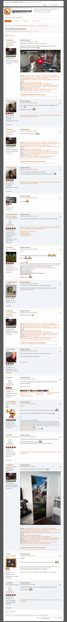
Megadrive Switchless (36, 86)
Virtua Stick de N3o (54, 85)
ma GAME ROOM (32, 231)
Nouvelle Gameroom (25, 40)
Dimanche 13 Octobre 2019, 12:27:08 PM (29, 169)
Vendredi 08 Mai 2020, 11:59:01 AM (27, 466)
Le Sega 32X (28, 86)
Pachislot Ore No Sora (29, 89)
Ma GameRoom (23, 362)
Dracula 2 (31, 75)
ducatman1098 (12, 214)
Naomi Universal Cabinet (36, 83)
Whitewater (36, 267)
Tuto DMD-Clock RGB (32, 90)
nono (9, 554)
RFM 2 (29, 77)
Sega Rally (28, 79)
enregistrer (38, 2)
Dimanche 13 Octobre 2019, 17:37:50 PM (29, 283)
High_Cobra (41, 12)
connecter (28, 2)
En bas (6, 35)
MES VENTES (23, 231)
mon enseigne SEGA (24, 232)
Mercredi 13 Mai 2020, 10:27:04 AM (27, 584)
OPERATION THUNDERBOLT (38, 228)
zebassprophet (12, 282)
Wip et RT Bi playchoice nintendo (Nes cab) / (27, 393)
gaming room (25, 277)
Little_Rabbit (11, 402)
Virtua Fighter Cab (47, 83)
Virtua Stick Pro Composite (35, 85)
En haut (7, 611)
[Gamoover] (6, 458)
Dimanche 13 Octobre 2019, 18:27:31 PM (29, 350)
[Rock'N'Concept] (6, 304)
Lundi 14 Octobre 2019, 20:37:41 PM (27, 403)
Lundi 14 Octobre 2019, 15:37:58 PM (27, 379)
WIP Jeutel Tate (55, 115)
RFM (26, 77)
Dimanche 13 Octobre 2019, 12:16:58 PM (29, 131)
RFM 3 (33, 77)
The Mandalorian (53, 77)
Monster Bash (45, 77)
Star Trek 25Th (44, 75)
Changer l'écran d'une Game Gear (50, 86)
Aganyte (10, 40)
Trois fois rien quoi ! (28, 427)
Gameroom (29, 87)
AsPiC (45, 12)
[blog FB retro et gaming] (6, 122)
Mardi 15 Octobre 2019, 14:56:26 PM (28, 436)
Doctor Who (37, 75)
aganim (9, 377)
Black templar (11, 101)
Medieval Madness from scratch (30, 78)
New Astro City (26, 83)
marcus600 (10, 349)
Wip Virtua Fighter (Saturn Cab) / (40, 393)
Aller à (38, 618)
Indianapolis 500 (43, 267)
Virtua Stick (26, 85)
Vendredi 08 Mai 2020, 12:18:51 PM (27, 555)
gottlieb (9, 247)
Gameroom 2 (36, 87)
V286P (36, 89)
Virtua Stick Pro (45, 85)
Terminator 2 (38, 77)
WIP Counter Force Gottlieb (32, 116)
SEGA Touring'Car (47, 115)
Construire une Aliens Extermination (33, 82)
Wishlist (30, 395)
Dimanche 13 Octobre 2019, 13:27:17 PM (29, 197)
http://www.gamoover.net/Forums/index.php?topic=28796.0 (33, 569)
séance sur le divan (26, 428)
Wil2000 (9, 435)
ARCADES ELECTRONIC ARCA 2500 (41, 227)
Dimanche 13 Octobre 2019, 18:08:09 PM (29, 312)
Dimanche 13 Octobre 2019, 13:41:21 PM (29, 216)
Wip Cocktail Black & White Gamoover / (53, 393)
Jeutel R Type (23, 115)
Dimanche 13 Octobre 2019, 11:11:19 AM (29, 41)
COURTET (51, 227)
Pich (49, 12)
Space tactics (23, 265)
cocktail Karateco (39, 115)
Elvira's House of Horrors (44, 78)
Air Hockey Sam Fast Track (44, 90)
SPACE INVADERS (27, 228)
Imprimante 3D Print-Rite (44, 89)
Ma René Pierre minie (25, 235)
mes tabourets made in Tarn (26, 234)
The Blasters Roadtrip (25, 452)
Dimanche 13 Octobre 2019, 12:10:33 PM (29, 102)
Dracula (26, 75)
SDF (8, 196)
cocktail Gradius (30, 115)
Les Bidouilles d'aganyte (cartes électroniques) (32, 94)
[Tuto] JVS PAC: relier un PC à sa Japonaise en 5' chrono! (43, 452)
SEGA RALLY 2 (29, 227)
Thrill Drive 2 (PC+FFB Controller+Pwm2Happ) (41, 79)
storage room (33, 430)
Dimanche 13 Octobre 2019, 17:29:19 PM (29, 249)
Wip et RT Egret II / (24, 395)
